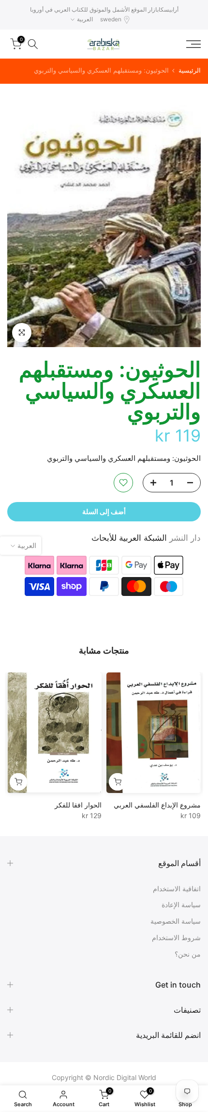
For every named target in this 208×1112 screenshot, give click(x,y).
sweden (110, 19)
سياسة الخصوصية (175, 921)
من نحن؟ (188, 954)
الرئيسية (189, 70)
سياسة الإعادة (181, 904)
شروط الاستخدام (176, 937)
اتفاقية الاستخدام (177, 888)
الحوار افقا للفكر (78, 805)
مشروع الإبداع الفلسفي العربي (157, 805)
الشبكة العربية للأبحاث (129, 538)
